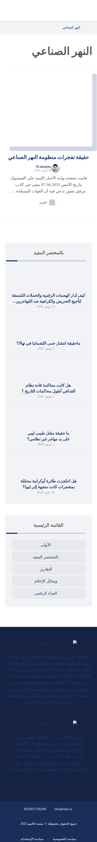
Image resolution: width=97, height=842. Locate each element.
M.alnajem (43, 166)
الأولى (46, 545)
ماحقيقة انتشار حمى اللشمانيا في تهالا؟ (48, 343)
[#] (54, 783)
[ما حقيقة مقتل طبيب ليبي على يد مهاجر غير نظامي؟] (48, 416)
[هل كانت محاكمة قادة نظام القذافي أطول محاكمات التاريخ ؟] (48, 368)
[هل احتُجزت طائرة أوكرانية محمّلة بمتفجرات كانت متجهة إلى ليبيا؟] (48, 464)
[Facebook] (52, 716)
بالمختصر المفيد (46, 557)
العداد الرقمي (46, 593)
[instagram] (45, 716)
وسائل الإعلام (46, 581)
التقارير (46, 569)
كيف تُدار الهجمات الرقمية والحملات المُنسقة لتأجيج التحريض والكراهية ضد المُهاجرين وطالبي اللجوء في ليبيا (48, 301)
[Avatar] (55, 167)
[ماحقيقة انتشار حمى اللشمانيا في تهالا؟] (48, 326)
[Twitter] (48, 716)
